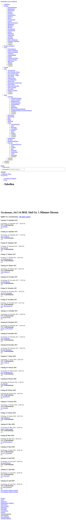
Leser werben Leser (13, 73)
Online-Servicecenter (13, 86)
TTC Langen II (5, 236)
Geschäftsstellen (12, 79)
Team (12, 146)
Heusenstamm (11, 19)
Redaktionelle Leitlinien (7, 503)
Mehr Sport (11, 61)
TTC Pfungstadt (5, 338)
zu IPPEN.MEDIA (6, 518)
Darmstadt (10, 38)
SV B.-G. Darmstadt (6, 293)
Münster (10, 27)
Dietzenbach (11, 10)
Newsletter (10, 89)
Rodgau (10, 32)
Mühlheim (10, 26)
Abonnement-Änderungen (15, 83)
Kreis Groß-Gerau (12, 39)
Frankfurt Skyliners (13, 58)
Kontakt (13, 147)
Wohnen (13, 133)
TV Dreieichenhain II (6, 259)
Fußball (10, 56)
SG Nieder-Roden (6, 317)
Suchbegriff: (5, 169)
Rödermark (11, 33)
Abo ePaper (11, 76)
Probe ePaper (11, 84)
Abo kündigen (5, 515)
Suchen (3, 172)
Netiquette (14, 150)
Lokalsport (10, 53)
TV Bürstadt (4, 226)
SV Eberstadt (4, 248)
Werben (13, 106)
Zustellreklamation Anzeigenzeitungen (21, 110)
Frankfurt (10, 36)
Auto (12, 126)
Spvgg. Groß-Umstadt (7, 328)
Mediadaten (14, 107)
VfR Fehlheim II (5, 272)
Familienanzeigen (16, 103)
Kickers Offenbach (13, 50)
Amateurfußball (12, 55)
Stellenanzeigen (15, 101)
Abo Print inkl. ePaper (14, 72)
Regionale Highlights (13, 41)
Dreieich (10, 12)
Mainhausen (11, 24)
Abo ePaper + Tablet (13, 75)
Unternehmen (4, 511)
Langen (10, 21)
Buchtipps (13, 127)
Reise (12, 132)
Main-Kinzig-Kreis (13, 23)
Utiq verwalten (5, 506)
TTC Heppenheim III (6, 306)
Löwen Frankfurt (12, 59)
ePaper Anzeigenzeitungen (18, 109)
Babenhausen (11, 9)
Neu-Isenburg (11, 29)
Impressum (14, 155)
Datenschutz (14, 152)
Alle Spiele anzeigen (25, 217)
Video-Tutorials (12, 87)
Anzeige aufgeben (16, 99)
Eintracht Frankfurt (13, 52)
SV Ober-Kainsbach (6, 349)
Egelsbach (10, 13)
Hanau (9, 18)
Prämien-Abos (11, 78)
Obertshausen (11, 30)
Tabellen (10, 63)
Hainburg (10, 16)
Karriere (13, 130)
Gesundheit (14, 129)
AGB (12, 153)
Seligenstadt (11, 35)
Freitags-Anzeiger (12, 90)
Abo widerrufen (5, 517)
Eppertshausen (11, 15)
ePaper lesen (11, 81)
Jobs (12, 149)
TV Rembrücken (5, 282)
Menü (2, 165)
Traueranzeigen (15, 104)
